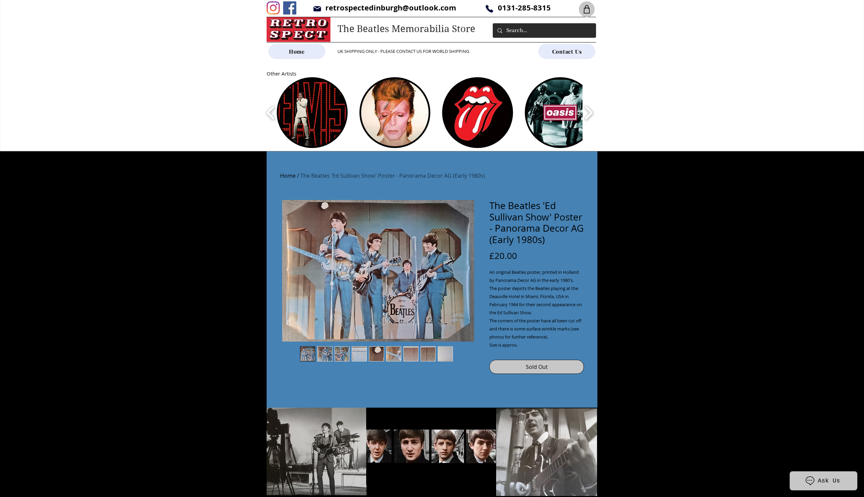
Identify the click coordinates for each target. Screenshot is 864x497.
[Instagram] (273, 7)
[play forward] (588, 112)
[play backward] (270, 112)
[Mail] (317, 8)
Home (288, 175)
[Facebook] (289, 7)
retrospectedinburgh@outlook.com (390, 7)
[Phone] (489, 8)
